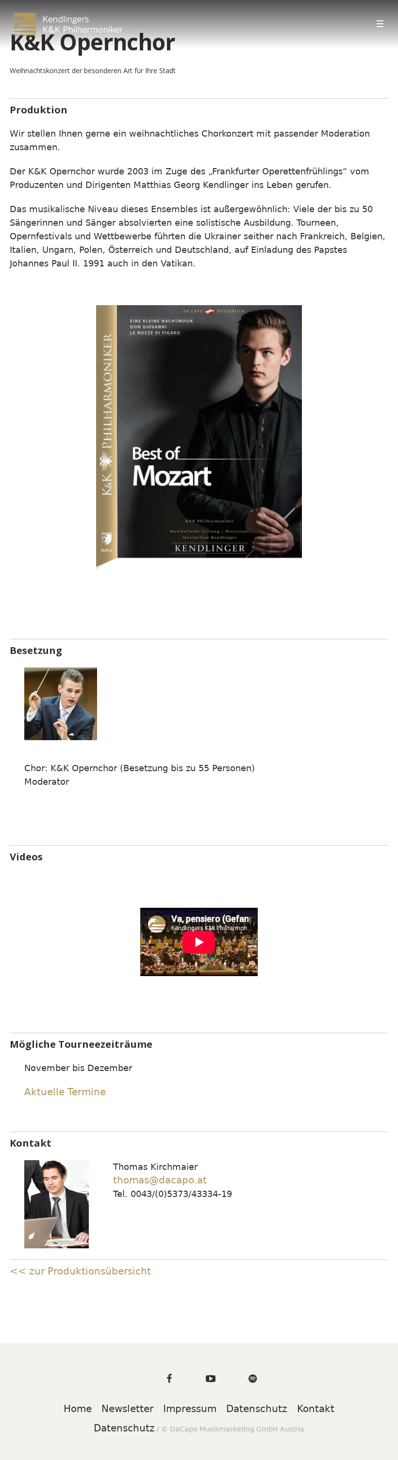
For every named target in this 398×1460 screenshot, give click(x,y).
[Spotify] (252, 1378)
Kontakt (315, 1408)
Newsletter (127, 1408)
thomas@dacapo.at (160, 1180)
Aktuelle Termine (65, 1092)
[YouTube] (210, 1378)
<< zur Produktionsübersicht (80, 1271)
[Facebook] (169, 1378)
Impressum (189, 1408)
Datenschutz (256, 1408)
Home (78, 1408)
